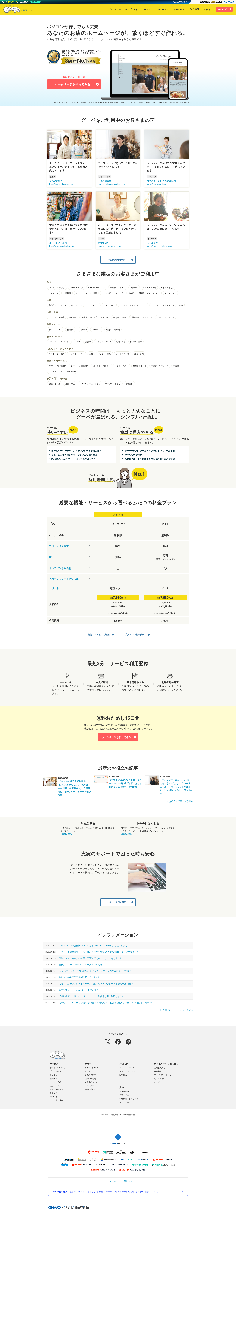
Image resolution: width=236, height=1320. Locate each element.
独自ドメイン (55, 1085)
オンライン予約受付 (60, 568)
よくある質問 (90, 1075)
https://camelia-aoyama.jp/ (109, 246)
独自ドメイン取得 (59, 545)
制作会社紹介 (90, 1089)
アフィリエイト (126, 1095)
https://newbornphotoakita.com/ (111, 184)
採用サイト (127, 1181)
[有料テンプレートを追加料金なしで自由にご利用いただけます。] (89, 579)
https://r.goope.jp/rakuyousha (159, 246)
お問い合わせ (90, 1078)
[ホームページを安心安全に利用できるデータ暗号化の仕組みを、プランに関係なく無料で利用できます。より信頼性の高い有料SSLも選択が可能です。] (89, 557)
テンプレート (131, 9)
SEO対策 (53, 1096)
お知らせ (178, 9)
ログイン (208, 9)
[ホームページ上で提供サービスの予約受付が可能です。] (89, 568)
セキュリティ (160, 1078)
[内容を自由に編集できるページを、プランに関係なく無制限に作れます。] (89, 535)
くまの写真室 (104, 180)
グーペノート (90, 1085)
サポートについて (92, 1067)
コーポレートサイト (112, 1181)
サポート (162, 9)
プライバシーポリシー (163, 1075)
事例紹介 (53, 1092)
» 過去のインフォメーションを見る (176, 1009)
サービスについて (57, 1067)
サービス (146, 9)
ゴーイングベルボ (58, 242)
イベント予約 (55, 1082)
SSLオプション (56, 1089)
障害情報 (123, 1075)
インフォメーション (128, 1067)
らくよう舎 (152, 242)
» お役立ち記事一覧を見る (180, 801)
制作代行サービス (92, 1082)
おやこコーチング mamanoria (161, 180)
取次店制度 (124, 1091)
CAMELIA (103, 242)
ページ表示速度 (56, 1100)
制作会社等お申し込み (128, 1098)
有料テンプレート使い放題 (64, 578)
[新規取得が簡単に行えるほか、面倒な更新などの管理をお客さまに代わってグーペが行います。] (89, 546)
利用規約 (158, 1071)
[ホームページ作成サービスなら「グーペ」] (16, 9)
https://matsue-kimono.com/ (61, 184)
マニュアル (89, 1071)
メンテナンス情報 (127, 1071)
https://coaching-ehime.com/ (159, 184)
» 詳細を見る (66, 834)
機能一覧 (53, 1078)
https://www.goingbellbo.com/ (61, 246)
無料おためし (223, 9)
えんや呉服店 (55, 180)
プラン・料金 (114, 9)
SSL (51, 557)
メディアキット (126, 1102)
